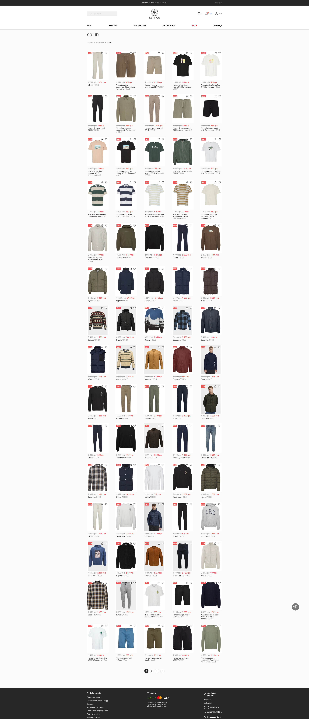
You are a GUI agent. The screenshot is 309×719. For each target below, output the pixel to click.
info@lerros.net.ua (213, 712)
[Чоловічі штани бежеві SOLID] (154, 108)
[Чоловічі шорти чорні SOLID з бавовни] (211, 108)
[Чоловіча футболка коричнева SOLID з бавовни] (183, 195)
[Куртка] (98, 281)
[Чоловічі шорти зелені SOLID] (154, 638)
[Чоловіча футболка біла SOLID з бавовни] (211, 65)
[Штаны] (126, 595)
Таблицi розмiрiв (93, 718)
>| (162, 671)
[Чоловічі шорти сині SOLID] (126, 638)
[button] (295, 607)
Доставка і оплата (94, 697)
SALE (194, 25)
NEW (89, 25)
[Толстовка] (126, 238)
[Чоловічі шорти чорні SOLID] (183, 595)
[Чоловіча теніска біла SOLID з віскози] (154, 595)
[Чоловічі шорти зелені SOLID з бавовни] (183, 108)
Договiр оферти (93, 714)
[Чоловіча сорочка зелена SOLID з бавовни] (126, 108)
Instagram (208, 703)
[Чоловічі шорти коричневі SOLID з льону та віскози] (126, 65)
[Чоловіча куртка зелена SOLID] (183, 151)
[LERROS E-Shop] (154, 14)
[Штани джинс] (182, 438)
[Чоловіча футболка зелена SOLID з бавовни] (154, 151)
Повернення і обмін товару (97, 701)
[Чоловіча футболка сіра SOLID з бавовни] (154, 195)
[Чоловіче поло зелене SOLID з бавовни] (98, 195)
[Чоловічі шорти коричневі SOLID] (154, 65)
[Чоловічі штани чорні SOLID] (98, 108)
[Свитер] (98, 320)
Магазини (145, 3)
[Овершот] (182, 320)
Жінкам (112, 25)
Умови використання (95, 707)
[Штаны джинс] (182, 556)
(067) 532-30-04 (211, 707)
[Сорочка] (211, 320)
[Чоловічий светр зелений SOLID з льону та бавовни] (211, 638)
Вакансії (90, 704)
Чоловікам (140, 25)
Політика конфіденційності (97, 711)
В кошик (98, 88)
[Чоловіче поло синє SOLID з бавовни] (126, 195)
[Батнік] (211, 238)
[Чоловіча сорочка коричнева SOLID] (98, 238)
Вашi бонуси (155, 3)
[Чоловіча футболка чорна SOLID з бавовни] (183, 65)
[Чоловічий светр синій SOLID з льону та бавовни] (211, 595)
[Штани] (98, 65)
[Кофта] (211, 556)
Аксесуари (169, 25)
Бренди (218, 25)
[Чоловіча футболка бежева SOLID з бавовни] (98, 151)
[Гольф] (211, 359)
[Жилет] (182, 281)
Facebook (207, 700)
